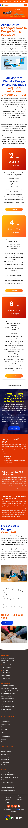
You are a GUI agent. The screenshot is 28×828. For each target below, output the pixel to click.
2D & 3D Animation (6, 709)
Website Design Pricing (7, 771)
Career (19, 797)
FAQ (8, 802)
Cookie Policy (8, 801)
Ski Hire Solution (5, 724)
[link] (14, 818)
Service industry (5, 759)
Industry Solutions (7, 747)
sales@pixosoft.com (8, 664)
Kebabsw (3, 739)
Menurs (3, 732)
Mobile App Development (8, 693)
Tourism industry (5, 754)
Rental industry (5, 764)
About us (20, 796)
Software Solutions (7, 716)
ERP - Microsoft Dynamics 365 (9, 688)
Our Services (5, 683)
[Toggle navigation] (25, 5)
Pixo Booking (4, 729)
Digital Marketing (5, 704)
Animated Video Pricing (7, 785)
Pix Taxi (3, 734)
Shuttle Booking (5, 736)
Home (8, 796)
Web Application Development (9, 690)
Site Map (8, 799)
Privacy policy (20, 799)
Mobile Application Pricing (8, 790)
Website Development (7, 696)
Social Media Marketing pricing (9, 777)
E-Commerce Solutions (7, 698)
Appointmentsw (5, 726)
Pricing (3, 769)
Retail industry (5, 762)
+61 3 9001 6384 (7, 667)
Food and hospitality (6, 756)
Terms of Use (20, 801)
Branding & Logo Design (7, 782)
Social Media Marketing (7, 706)
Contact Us (14, 428)
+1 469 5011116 (6, 678)
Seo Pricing (4, 779)
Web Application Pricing (7, 787)
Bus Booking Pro (5, 721)
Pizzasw (3, 741)
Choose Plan (14, 209)
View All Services (5, 711)
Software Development (7, 685)
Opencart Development (7, 701)
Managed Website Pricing (8, 774)
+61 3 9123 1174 (6, 670)
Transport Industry (6, 751)
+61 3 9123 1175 (6, 672)
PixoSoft (16, 809)
